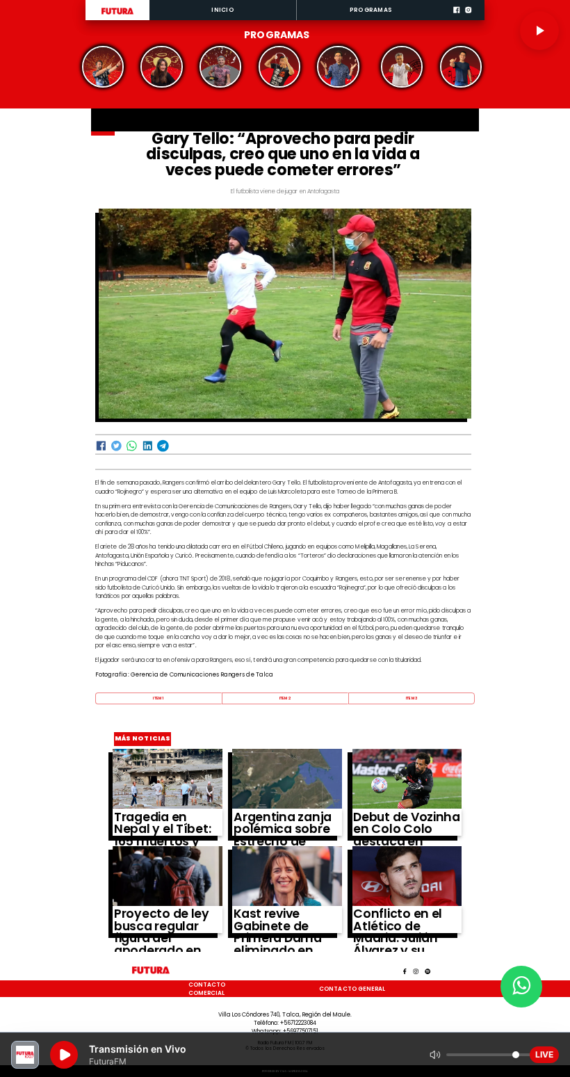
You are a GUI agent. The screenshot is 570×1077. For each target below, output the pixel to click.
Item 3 (411, 698)
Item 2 (285, 698)
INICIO (222, 10)
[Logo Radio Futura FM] (117, 15)
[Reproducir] (539, 30)
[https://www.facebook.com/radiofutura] (456, 19)
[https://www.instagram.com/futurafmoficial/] (468, 19)
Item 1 (158, 698)
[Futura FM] (103, 66)
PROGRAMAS (371, 10)
